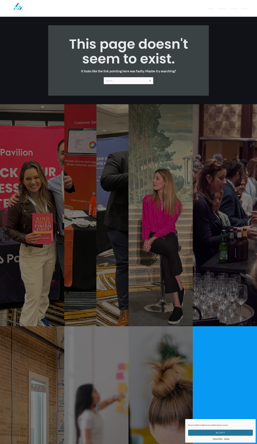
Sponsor (245, 8)
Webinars (222, 8)
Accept (220, 432)
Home (210, 8)
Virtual (234, 8)
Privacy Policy (218, 439)
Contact (227, 439)
